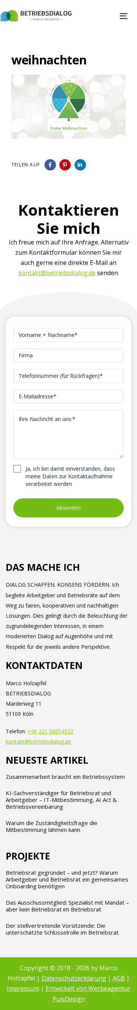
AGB (119, 978)
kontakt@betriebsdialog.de (57, 273)
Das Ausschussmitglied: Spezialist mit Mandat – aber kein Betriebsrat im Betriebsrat (67, 906)
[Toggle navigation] (107, 16)
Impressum (23, 988)
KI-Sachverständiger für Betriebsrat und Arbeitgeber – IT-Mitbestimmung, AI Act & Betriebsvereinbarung (61, 799)
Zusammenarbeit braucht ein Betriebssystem (65, 776)
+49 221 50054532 (50, 731)
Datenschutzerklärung (73, 978)
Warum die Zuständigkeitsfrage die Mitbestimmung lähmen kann (51, 826)
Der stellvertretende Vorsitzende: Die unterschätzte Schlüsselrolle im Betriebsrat (62, 929)
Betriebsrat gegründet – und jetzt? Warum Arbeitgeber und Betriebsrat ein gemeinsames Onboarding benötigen (67, 879)
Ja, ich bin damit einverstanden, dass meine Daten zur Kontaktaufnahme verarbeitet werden (70, 476)
